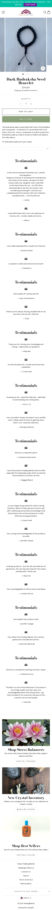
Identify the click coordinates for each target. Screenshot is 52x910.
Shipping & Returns (26, 868)
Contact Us (26, 872)
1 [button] (23, 74)
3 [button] (27, 74)
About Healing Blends (26, 864)
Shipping (17, 90)
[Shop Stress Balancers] (26, 732)
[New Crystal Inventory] (26, 780)
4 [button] (29, 74)
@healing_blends (26, 809)
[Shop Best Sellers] (26, 828)
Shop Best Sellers (26, 855)
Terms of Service (26, 880)
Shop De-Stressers (26, 761)
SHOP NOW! (30, 5)
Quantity (26, 99)
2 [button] (25, 74)
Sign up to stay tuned (25, 891)
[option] (26, 45)
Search (26, 876)
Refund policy (25, 884)
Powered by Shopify (26, 908)
